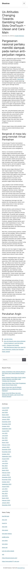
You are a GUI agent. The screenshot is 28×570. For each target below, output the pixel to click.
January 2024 (6, 475)
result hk (4, 523)
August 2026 (5, 408)
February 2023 (6, 500)
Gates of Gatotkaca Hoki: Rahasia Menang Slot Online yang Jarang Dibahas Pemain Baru (13, 373)
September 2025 (6, 428)
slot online (5, 540)
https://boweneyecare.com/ (9, 558)
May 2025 (4, 438)
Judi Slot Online (8, 339)
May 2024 (5, 465)
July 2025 (4, 433)
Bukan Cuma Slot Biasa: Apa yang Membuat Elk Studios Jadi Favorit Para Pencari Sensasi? (12, 394)
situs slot (4, 519)
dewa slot (4, 547)
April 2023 (5, 495)
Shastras (6, 3)
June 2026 (5, 410)
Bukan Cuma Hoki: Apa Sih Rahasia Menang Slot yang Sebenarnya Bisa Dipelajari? (11, 389)
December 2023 (6, 477)
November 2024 (6, 452)
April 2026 (5, 412)
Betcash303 (20, 79)
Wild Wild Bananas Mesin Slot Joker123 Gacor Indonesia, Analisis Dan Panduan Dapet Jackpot (13, 349)
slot (3, 554)
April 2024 (5, 468)
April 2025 (5, 440)
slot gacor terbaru (7, 533)
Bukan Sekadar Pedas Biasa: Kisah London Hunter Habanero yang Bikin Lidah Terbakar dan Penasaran (14, 379)
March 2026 (5, 414)
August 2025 (5, 431)
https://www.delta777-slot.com (10, 561)
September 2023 (6, 484)
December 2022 (6, 505)
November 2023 (6, 479)
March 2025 (5, 442)
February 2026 (6, 417)
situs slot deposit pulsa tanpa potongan (14, 341)
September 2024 (6, 456)
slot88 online (5, 537)
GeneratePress (21, 568)
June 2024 (5, 463)
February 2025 (6, 445)
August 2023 (5, 486)
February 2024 (6, 472)
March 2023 (5, 498)
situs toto (4, 526)
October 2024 (6, 454)
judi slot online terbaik (8, 551)
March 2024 (5, 470)
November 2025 (6, 424)
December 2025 (6, 421)
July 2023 (4, 489)
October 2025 (6, 426)
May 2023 (5, 493)
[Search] (24, 359)
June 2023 (5, 491)
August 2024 (5, 458)
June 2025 (5, 435)
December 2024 (6, 449)
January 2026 (6, 419)
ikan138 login (5, 516)
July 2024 (4, 461)
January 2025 (6, 447)
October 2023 (6, 482)
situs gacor (5, 530)
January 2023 (6, 502)
